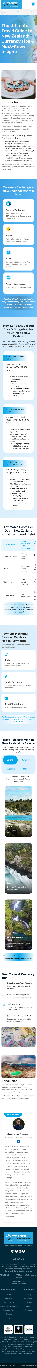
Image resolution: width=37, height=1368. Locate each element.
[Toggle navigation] (33, 4)
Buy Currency (9, 1302)
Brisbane (28, 1310)
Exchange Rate (8, 1310)
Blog (9, 11)
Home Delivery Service (8, 1306)
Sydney (28, 1295)
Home (3, 11)
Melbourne (28, 1298)
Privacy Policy (18, 1281)
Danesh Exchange (7, 1365)
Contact (9, 1314)
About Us (8, 1298)
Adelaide (28, 1302)
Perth (28, 1306)
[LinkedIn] (18, 1141)
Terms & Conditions (18, 1284)
